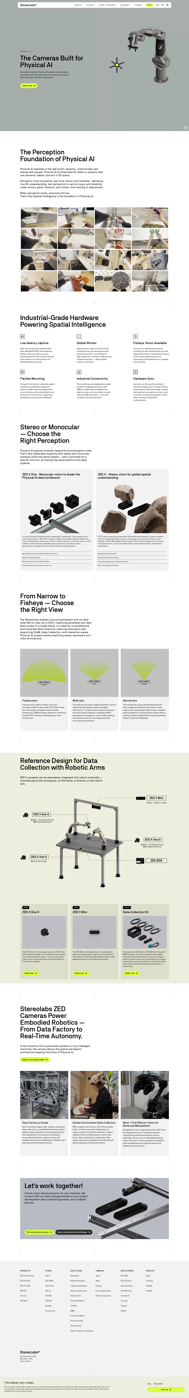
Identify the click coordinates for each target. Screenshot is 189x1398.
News (98, 1281)
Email (148, 1276)
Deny (149, 1383)
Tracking (149, 1281)
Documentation (127, 1286)
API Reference (126, 1291)
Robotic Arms (75, 1296)
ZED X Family (25, 1281)
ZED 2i (47, 1291)
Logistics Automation (78, 1286)
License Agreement (103, 1291)
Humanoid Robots (77, 1301)
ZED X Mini (49, 1281)
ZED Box (23, 1291)
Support (124, 1306)
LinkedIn (149, 1291)
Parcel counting (76, 1321)
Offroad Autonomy (77, 1281)
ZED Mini (48, 1296)
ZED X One (49, 1286)
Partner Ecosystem (103, 1296)
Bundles (48, 1306)
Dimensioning (75, 1326)
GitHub (123, 1311)
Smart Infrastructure (78, 1291)
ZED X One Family (27, 1276)
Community (125, 1296)
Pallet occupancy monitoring (81, 1331)
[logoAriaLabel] (28, 5)
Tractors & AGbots (77, 1316)
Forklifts (73, 1306)
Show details (158, 1383)
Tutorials (124, 1301)
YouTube (149, 1286)
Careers (99, 1286)
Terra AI (23, 1296)
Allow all (164, 1389)
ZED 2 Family (25, 1286)
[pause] (185, 127)
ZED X (47, 1276)
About (98, 1276)
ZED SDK (23, 1301)
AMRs (72, 1311)
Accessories (50, 1311)
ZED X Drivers (126, 1281)
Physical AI (74, 1276)
